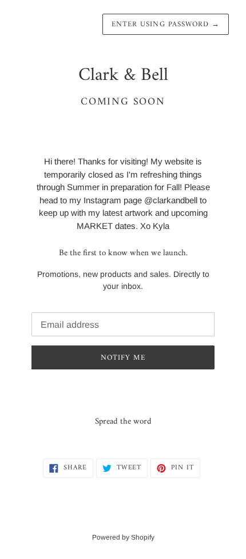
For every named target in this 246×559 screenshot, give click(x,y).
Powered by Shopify (123, 537)
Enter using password (166, 24)
